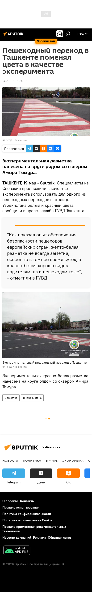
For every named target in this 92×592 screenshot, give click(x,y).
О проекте (10, 501)
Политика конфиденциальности (26, 514)
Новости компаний (16, 537)
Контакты (27, 501)
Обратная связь (59, 537)
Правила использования (20, 507)
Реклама (39, 537)
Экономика (73, 460)
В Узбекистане (32, 397)
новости (10, 460)
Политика (32, 460)
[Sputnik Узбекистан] (14, 35)
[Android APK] (17, 551)
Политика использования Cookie (27, 520)
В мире (52, 460)
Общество (10, 397)
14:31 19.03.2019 (14, 81)
